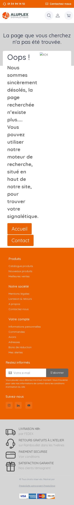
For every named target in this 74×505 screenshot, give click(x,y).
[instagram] (9, 405)
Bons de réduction (20, 347)
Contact (20, 240)
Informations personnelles (25, 326)
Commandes (17, 331)
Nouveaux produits (20, 271)
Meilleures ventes (19, 276)
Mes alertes (16, 352)
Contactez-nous (60, 4)
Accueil (20, 229)
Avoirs (12, 337)
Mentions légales (19, 293)
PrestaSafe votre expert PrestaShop (37, 485)
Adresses (14, 342)
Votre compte (19, 319)
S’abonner (57, 372)
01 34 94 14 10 (16, 4)
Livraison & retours (20, 299)
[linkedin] (18, 405)
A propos (14, 304)
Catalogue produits (21, 266)
